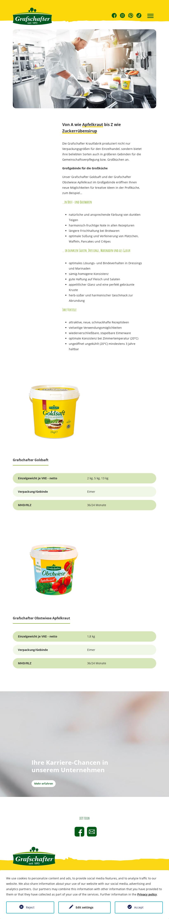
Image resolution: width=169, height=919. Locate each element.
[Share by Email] (92, 831)
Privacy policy (147, 894)
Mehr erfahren (43, 783)
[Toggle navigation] (150, 16)
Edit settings (84, 907)
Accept (138, 907)
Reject (30, 907)
